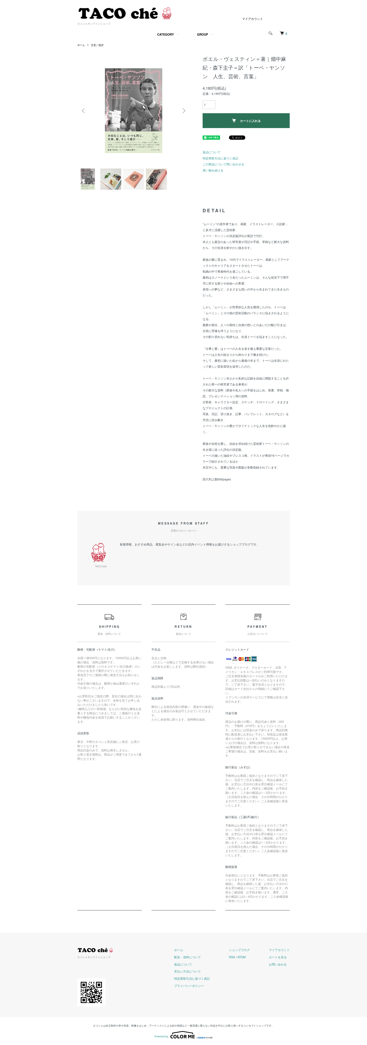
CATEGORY (165, 34)
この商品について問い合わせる (223, 164)
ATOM (241, 957)
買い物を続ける (213, 170)
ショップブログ (239, 950)
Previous (83, 110)
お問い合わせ (278, 964)
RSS (232, 957)
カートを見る (278, 957)
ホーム (81, 45)
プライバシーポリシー (189, 986)
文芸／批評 (97, 45)
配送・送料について (187, 957)
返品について (211, 152)
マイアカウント (252, 19)
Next (183, 110)
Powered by (161, 1036)
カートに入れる (250, 121)
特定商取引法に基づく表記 (220, 158)
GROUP (202, 34)
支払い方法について (187, 971)
